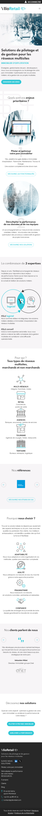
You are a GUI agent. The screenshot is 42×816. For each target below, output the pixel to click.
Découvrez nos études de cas (21, 500)
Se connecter (34, 2)
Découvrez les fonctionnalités (21, 174)
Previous (3, 639)
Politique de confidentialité (24, 813)
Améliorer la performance (21, 733)
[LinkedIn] (16, 761)
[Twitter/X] (20, 761)
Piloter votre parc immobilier (21, 724)
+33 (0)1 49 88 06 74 (11, 797)
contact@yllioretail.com (12, 800)
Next (36, 484)
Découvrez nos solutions (21, 245)
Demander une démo (11, 82)
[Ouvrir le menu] (39, 8)
